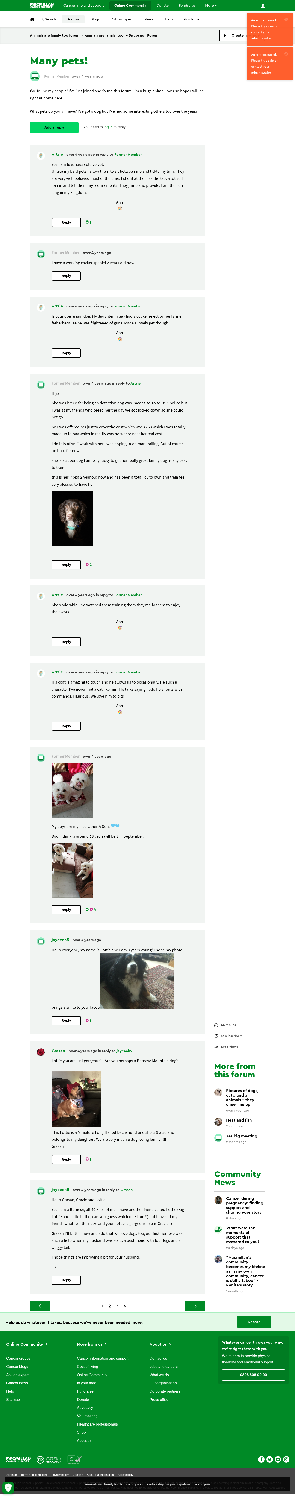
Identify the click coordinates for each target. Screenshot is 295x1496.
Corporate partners (165, 1392)
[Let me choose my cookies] (8, 1488)
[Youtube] (278, 1459)
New (242, 35)
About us (84, 1441)
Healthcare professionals (97, 1424)
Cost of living (87, 1367)
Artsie (58, 154)
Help (169, 19)
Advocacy (85, 1408)
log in (108, 127)
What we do (159, 1375)
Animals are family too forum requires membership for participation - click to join (147, 1484)
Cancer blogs (17, 1367)
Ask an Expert (122, 19)
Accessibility (125, 1475)
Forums (73, 19)
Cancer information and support (102, 1359)
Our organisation (163, 1383)
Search (50, 19)
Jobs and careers (164, 1367)
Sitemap (13, 1400)
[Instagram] (286, 1459)
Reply (66, 222)
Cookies (78, 1475)
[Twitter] (269, 1459)
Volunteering (87, 1416)
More (209, 5)
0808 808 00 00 (253, 1375)
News (148, 19)
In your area (86, 1383)
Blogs (95, 19)
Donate (162, 5)
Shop (81, 1433)
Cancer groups (18, 1359)
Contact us (158, 1359)
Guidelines (192, 19)
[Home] (42, 5)
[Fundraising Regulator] (49, 1459)
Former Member (128, 154)
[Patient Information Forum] (74, 1459)
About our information (100, 1475)
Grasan (59, 1051)
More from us (90, 1344)
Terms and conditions (34, 1475)
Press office (159, 1400)
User (262, 5)
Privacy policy (60, 1475)
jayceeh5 (61, 940)
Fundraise (187, 5)
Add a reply (54, 127)
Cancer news (17, 1383)
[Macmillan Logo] (18, 1459)
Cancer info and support (83, 5)
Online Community (130, 5)
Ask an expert (17, 1375)
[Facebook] (261, 1459)
